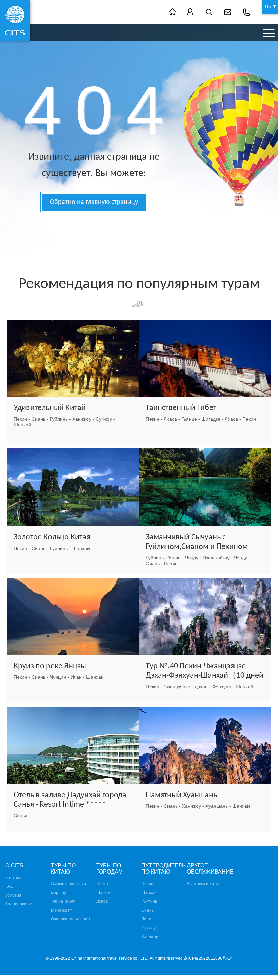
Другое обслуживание (210, 869)
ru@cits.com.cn (228, 12)
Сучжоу (148, 927)
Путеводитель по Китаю (163, 869)
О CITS (14, 865)
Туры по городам (109, 869)
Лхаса (102, 901)
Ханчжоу (149, 936)
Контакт (13, 877)
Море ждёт (61, 910)
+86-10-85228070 (247, 12)
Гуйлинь (149, 901)
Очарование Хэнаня (70, 919)
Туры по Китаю (63, 869)
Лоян (146, 919)
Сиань (147, 910)
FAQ (9, 886)
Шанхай (104, 892)
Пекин (102, 883)
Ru (268, 6)
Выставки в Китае (204, 883)
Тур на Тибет (63, 901)
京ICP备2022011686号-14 (208, 958)
